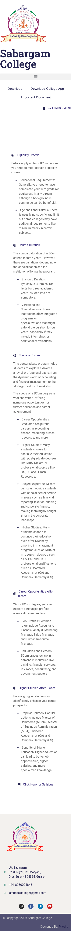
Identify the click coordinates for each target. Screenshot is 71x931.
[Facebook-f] (31, 906)
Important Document (36, 97)
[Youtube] (50, 906)
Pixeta (63, 927)
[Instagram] (21, 906)
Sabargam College (25, 58)
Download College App (47, 88)
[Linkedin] (40, 906)
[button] (35, 77)
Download (15, 88)
